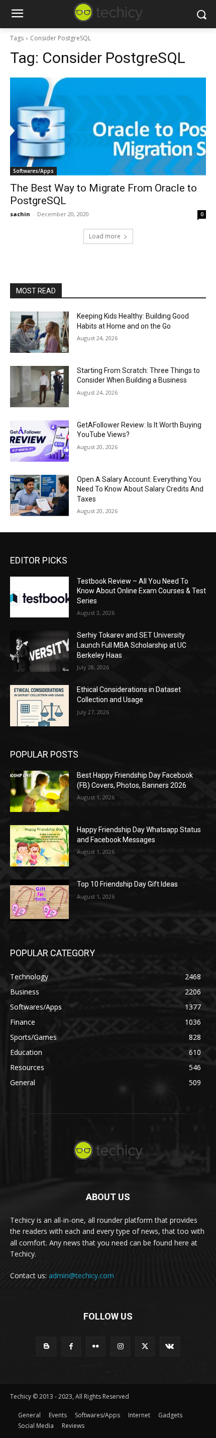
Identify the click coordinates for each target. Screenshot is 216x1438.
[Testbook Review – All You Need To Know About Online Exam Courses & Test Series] (39, 597)
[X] (145, 1346)
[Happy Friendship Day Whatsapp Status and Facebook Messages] (39, 845)
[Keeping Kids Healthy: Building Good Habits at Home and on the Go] (39, 332)
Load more (105, 236)
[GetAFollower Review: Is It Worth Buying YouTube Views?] (39, 441)
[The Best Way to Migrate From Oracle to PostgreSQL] (108, 126)
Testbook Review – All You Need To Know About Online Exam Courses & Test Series (141, 591)
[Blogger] (46, 1346)
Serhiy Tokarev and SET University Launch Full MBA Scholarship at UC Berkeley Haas (131, 645)
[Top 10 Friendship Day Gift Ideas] (39, 900)
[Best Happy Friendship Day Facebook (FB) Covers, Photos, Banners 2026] (39, 791)
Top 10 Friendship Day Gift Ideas (127, 884)
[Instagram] (120, 1346)
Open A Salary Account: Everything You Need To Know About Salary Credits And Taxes (140, 489)
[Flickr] (95, 1346)
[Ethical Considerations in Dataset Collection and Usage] (39, 705)
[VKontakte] (169, 1346)
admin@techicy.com (81, 1275)
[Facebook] (71, 1346)
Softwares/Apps (33, 170)
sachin (20, 214)
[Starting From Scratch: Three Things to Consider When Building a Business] (39, 386)
